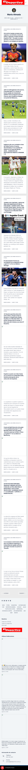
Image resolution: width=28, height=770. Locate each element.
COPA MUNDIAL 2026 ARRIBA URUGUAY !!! (12, 29)
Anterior (6, 593)
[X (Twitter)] (4, 600)
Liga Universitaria (18, 610)
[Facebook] (2, 600)
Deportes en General (11, 607)
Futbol (5, 30)
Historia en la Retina (7, 610)
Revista (16, 612)
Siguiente (22, 593)
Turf (3, 607)
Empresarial (20, 608)
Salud (24, 607)
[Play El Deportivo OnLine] (2, 768)
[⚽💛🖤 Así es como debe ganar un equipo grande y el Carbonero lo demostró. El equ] (14, 650)
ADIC (25, 610)
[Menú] (25, 2)
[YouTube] (10, 600)
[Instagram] (6, 600)
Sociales (19, 607)
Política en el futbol (10, 608)
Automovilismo (22, 605)
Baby (11, 612)
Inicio (3, 605)
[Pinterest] (8, 600)
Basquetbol (14, 605)
